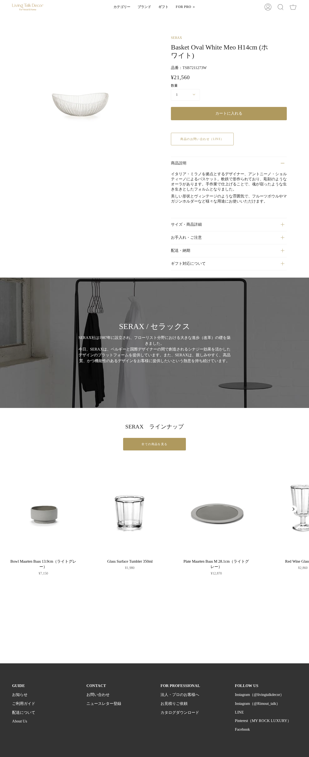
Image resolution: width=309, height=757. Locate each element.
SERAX (176, 38)
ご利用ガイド (23, 703)
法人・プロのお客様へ (180, 695)
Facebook (242, 729)
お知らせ (20, 695)
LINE (239, 712)
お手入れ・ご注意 (186, 237)
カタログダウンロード (180, 712)
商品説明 (178, 163)
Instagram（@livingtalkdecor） (259, 695)
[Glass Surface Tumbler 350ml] (129, 509)
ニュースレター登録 (103, 703)
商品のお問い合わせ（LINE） (202, 139)
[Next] (293, 509)
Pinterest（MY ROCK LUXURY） (263, 721)
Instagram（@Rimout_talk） (257, 703)
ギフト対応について (188, 263)
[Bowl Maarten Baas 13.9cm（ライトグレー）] (43, 509)
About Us (19, 721)
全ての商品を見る (154, 444)
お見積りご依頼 (174, 703)
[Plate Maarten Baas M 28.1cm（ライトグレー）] (216, 509)
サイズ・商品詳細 (186, 224)
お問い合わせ (98, 695)
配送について (23, 712)
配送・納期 (180, 250)
